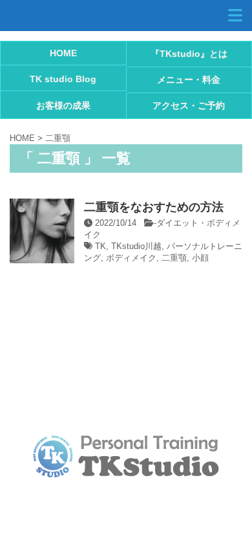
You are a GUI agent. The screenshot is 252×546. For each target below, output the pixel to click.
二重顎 (174, 258)
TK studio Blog (63, 79)
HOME (63, 53)
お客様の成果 (63, 105)
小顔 (200, 258)
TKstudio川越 (136, 246)
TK (100, 246)
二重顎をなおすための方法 (154, 207)
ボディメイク (131, 258)
